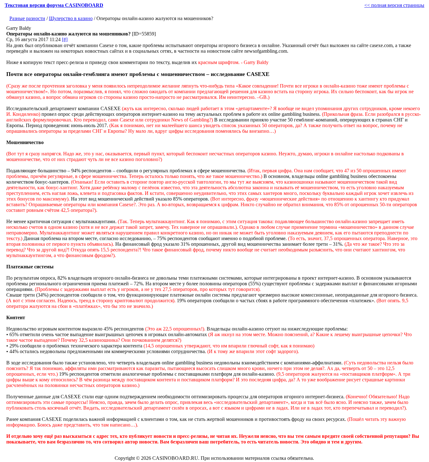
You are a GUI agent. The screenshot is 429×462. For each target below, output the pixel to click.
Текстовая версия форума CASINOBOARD (54, 5)
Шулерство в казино (71, 18)
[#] (65, 39)
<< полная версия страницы (394, 5)
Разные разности (27, 18)
